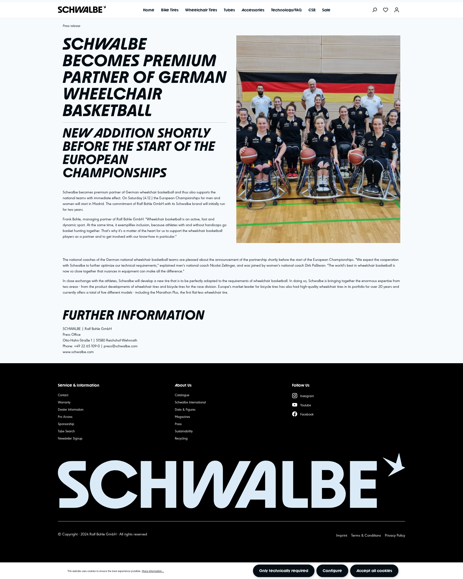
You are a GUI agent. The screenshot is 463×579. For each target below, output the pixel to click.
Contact (63, 394)
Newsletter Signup (70, 438)
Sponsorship (66, 423)
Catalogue (182, 394)
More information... (153, 571)
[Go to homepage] (79, 9)
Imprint (341, 535)
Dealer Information (70, 409)
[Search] (374, 10)
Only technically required (283, 570)
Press (178, 423)
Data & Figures (185, 409)
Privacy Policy (395, 535)
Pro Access (65, 416)
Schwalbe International (190, 402)
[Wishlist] (385, 10)
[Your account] (396, 10)
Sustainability (184, 431)
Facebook (307, 414)
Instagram (307, 396)
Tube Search (66, 431)
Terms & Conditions (366, 535)
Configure (332, 570)
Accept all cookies (374, 570)
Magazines (182, 416)
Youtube (305, 405)
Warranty (64, 402)
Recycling (181, 438)
